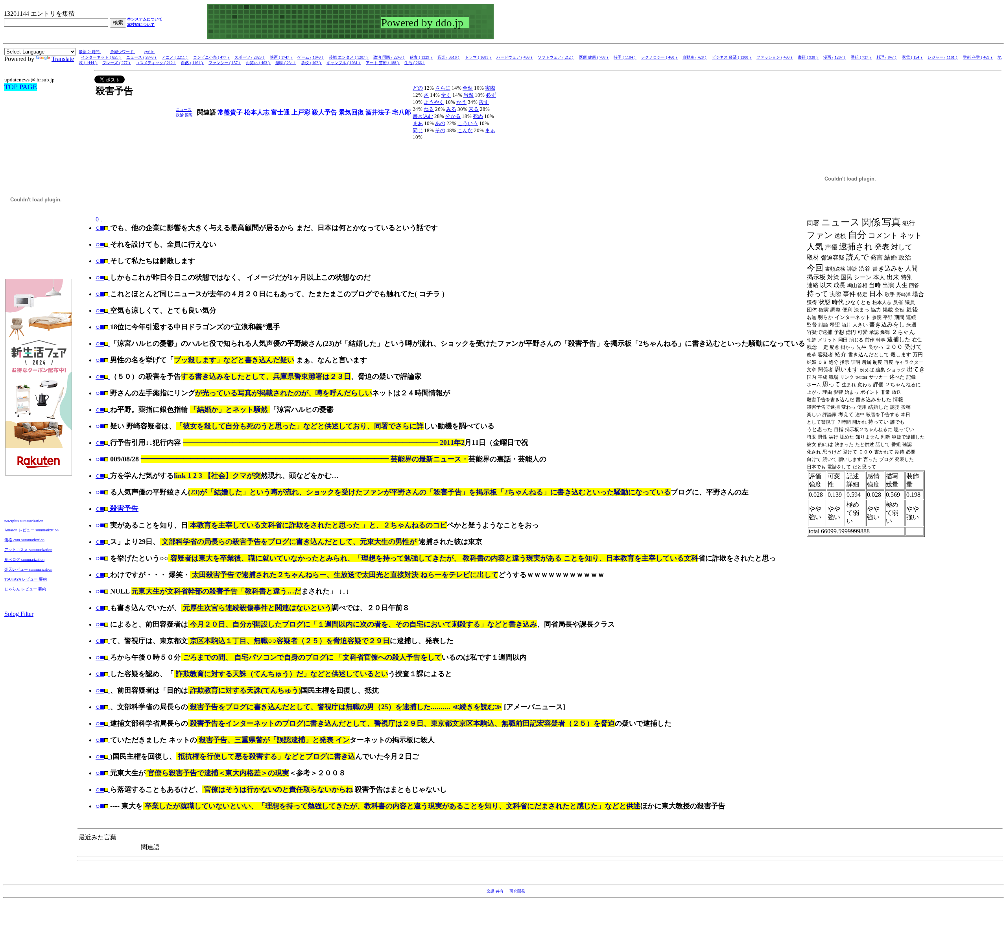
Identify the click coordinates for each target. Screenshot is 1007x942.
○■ (100, 228)
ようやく (434, 102)
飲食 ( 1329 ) (421, 57)
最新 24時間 (90, 52)
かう (461, 102)
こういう (467, 123)
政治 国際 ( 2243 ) (389, 57)
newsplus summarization (23, 521)
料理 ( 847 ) (886, 57)
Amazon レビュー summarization (31, 530)
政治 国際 (184, 115)
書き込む (423, 116)
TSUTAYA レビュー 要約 (25, 579)
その (440, 130)
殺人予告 (325, 112)
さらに (442, 88)
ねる (429, 109)
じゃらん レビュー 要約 (25, 589)
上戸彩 (301, 112)
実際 (490, 88)
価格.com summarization (24, 540)
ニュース (184, 109)
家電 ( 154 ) (912, 57)
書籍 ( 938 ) (808, 57)
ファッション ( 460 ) (774, 57)
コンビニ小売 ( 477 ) (211, 57)
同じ (418, 130)
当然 (468, 95)
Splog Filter (18, 613)
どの (418, 88)
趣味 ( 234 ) (285, 63)
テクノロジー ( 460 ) (659, 57)
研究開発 (517, 891)
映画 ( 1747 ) (281, 57)
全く (446, 95)
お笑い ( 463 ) (258, 63)
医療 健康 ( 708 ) (594, 57)
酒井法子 (378, 112)
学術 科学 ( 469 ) (978, 57)
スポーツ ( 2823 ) (249, 57)
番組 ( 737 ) (861, 57)
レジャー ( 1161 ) (943, 57)
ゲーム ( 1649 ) (310, 57)
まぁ (490, 130)
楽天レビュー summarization (28, 569)
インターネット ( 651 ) (101, 57)
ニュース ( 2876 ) (141, 57)
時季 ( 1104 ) (625, 57)
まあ (418, 123)
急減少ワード (122, 52)
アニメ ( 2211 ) (175, 57)
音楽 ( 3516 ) (448, 57)
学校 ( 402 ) (311, 63)
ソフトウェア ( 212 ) (556, 57)
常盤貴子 (231, 112)
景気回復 (352, 112)
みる (451, 109)
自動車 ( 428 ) (694, 57)
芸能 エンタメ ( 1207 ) (349, 57)
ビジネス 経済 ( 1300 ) (732, 57)
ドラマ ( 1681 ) (478, 57)
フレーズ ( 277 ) (116, 63)
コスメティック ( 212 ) (156, 63)
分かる (453, 116)
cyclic (149, 52)
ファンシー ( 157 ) (224, 63)
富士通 (281, 112)
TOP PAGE (20, 87)
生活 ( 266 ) (414, 63)
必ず (491, 95)
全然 (468, 88)
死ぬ (478, 116)
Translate (63, 58)
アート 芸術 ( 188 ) (383, 63)
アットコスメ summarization (28, 550)
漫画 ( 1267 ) (834, 57)
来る (473, 109)
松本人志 (257, 112)
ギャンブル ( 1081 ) (343, 63)
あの (440, 123)
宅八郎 (401, 112)
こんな (465, 130)
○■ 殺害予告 (117, 508)
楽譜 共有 (495, 891)
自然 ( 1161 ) (192, 63)
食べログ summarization (24, 559)
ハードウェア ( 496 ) (514, 57)
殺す (484, 102)
